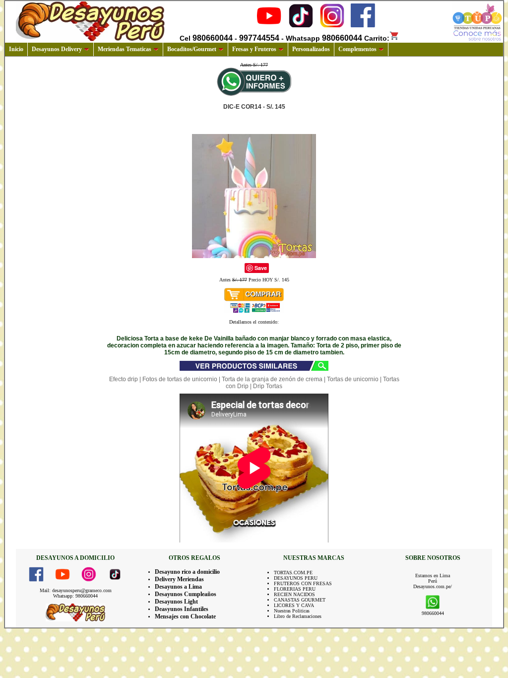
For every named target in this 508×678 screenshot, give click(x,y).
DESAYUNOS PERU (296, 578)
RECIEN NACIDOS (294, 594)
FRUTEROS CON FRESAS (303, 583)
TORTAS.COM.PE (293, 572)
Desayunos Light (176, 601)
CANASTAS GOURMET (299, 600)
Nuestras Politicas (292, 610)
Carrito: (376, 38)
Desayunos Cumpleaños (185, 594)
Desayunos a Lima (178, 586)
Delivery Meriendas (179, 579)
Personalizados (311, 49)
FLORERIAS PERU (295, 589)
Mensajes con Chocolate (185, 616)
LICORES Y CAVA (294, 605)
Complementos (357, 49)
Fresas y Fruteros (254, 49)
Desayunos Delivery (57, 49)
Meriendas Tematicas (124, 49)
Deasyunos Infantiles (181, 609)
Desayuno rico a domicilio (187, 571)
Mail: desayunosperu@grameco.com (76, 590)
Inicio (16, 49)
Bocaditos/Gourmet (191, 49)
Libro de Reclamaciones (297, 616)
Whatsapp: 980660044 (75, 596)
